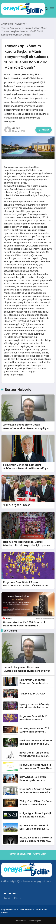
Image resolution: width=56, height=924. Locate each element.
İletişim (8, 898)
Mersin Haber (20, 920)
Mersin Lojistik (35, 920)
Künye (17, 898)
